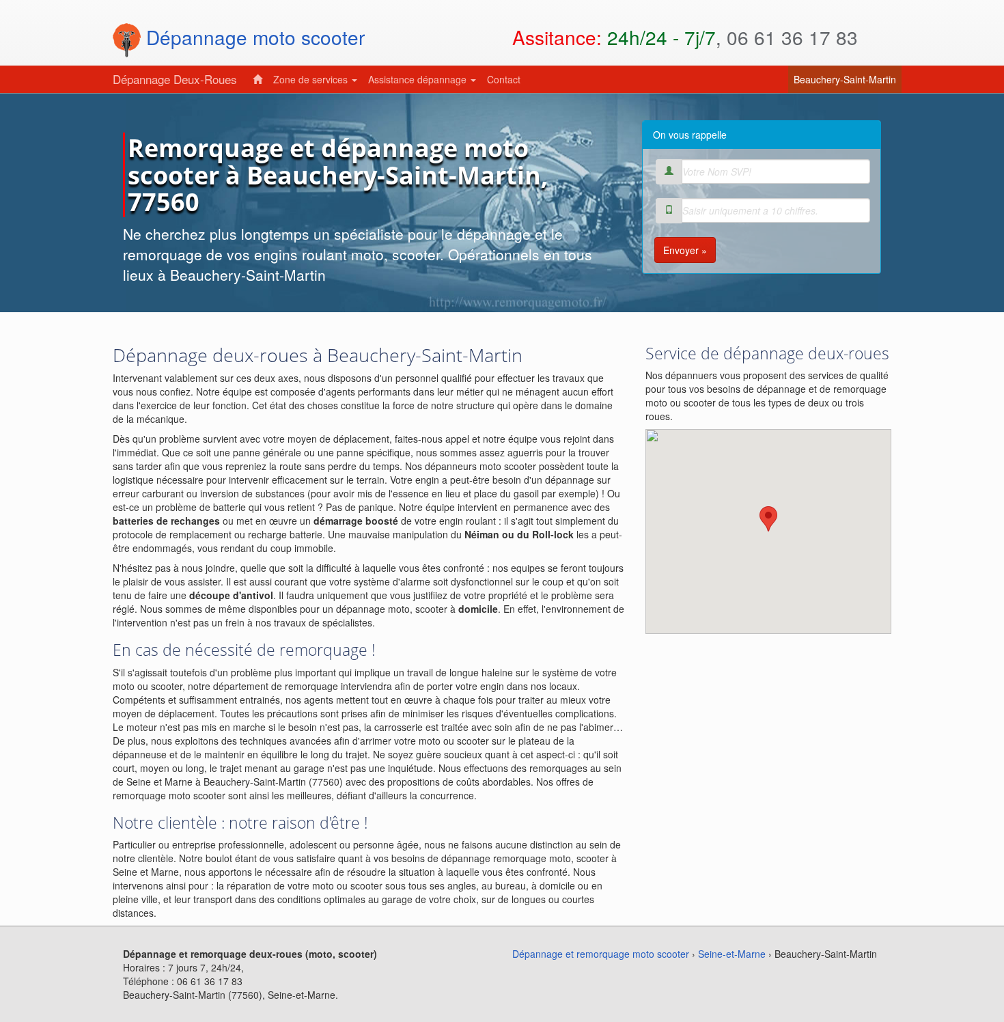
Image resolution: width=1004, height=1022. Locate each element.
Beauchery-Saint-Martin (848, 79)
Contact (503, 79)
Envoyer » (685, 250)
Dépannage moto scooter (253, 37)
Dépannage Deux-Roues (175, 78)
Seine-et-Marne (732, 954)
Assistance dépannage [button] (418, 79)
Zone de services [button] (311, 79)
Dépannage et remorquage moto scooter (600, 954)
